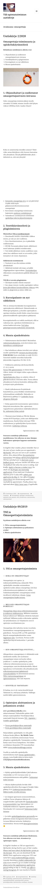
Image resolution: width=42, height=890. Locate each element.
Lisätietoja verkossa (19, 426)
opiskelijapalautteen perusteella (23, 816)
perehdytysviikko (8, 882)
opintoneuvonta (17, 878)
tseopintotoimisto (24, 493)
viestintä (30, 882)
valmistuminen (7, 499)
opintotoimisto (26, 878)
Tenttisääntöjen (31, 270)
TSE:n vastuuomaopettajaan (13, 676)
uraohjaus (24, 882)
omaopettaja (15, 495)
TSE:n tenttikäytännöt (21, 234)
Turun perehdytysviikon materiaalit (18, 725)
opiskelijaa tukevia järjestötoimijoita (18, 218)
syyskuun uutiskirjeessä (22, 213)
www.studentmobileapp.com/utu (20, 747)
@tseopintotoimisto (31, 824)
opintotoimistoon (9, 679)
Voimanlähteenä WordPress (11, 887)
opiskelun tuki (7, 497)
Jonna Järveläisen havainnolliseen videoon (19, 287)
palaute (14, 497)
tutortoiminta (31, 497)
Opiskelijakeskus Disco (11, 377)
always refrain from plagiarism (27, 457)
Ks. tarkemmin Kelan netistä (13, 411)
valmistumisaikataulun (11, 343)
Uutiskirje (6, 495)
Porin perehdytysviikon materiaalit (18, 728)
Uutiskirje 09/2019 (15, 506)
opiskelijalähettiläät (8, 880)
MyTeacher (7, 453)
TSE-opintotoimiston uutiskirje (14, 16)
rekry (18, 497)
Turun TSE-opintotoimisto (12, 370)
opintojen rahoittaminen (26, 495)
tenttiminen (23, 497)
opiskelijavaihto (19, 880)
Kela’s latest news (21, 484)
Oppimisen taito (9, 638)
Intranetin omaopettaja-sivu (15, 201)
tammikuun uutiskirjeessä (13, 345)
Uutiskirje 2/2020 (14, 36)
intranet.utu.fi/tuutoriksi (28, 353)
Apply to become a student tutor (20, 467)
